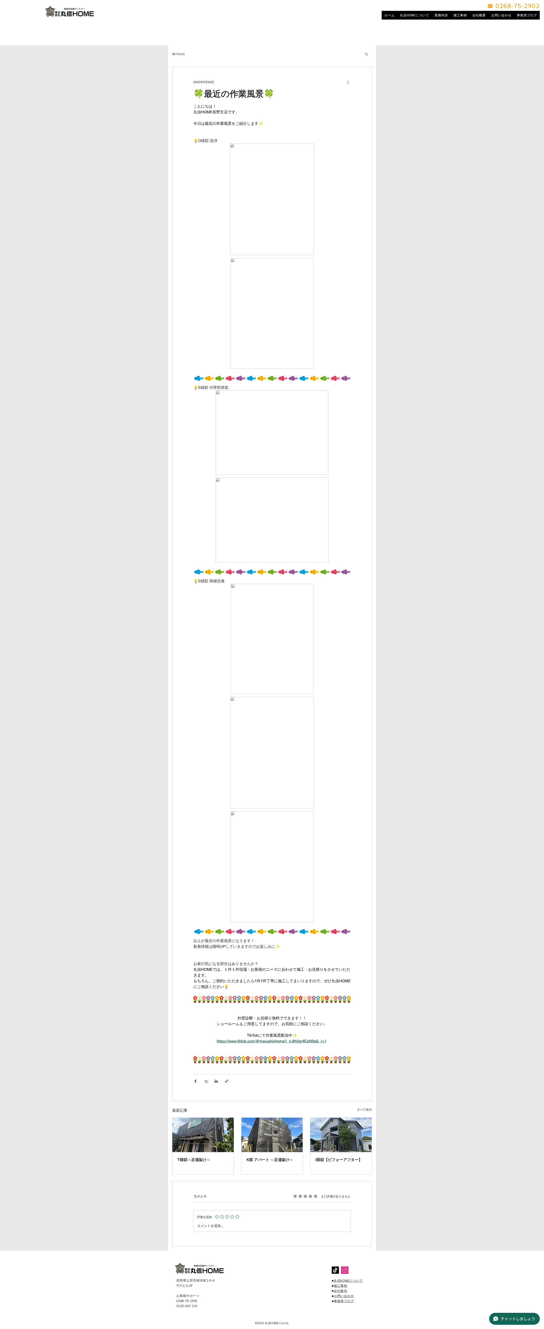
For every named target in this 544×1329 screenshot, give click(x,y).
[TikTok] (335, 1270)
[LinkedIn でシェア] (216, 1081)
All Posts (178, 54)
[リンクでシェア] (227, 1081)
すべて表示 (364, 1109)
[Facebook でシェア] (195, 1081)
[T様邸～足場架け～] (203, 1135)
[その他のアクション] (348, 82)
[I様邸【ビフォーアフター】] (341, 1135)
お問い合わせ (344, 1296)
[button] (366, 53)
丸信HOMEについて (348, 1280)
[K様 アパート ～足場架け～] (272, 1135)
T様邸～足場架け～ (193, 1159)
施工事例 (340, 1286)
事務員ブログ (344, 1301)
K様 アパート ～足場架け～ (269, 1159)
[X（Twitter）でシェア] (206, 1081)
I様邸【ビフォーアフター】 (338, 1159)
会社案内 (340, 1291)
